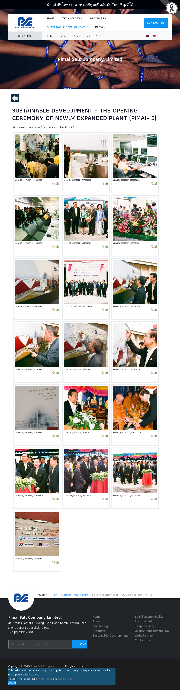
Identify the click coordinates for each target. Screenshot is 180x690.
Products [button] (97, 18)
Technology (101, 626)
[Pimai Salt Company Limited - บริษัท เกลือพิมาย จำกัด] (25, 22)
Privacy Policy (44, 679)
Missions (64, 36)
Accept (12, 683)
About (97, 621)
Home (50, 18)
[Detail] (53, 183)
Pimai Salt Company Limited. (47, 666)
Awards (77, 36)
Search (99, 36)
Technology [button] (71, 18)
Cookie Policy (65, 679)
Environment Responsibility (145, 623)
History (51, 36)
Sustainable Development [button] (66, 27)
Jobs (88, 36)
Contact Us (156, 23)
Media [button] (99, 27)
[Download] (57, 183)
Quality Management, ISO (152, 630)
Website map (144, 635)
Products (99, 630)
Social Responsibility (149, 616)
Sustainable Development (110, 635)
